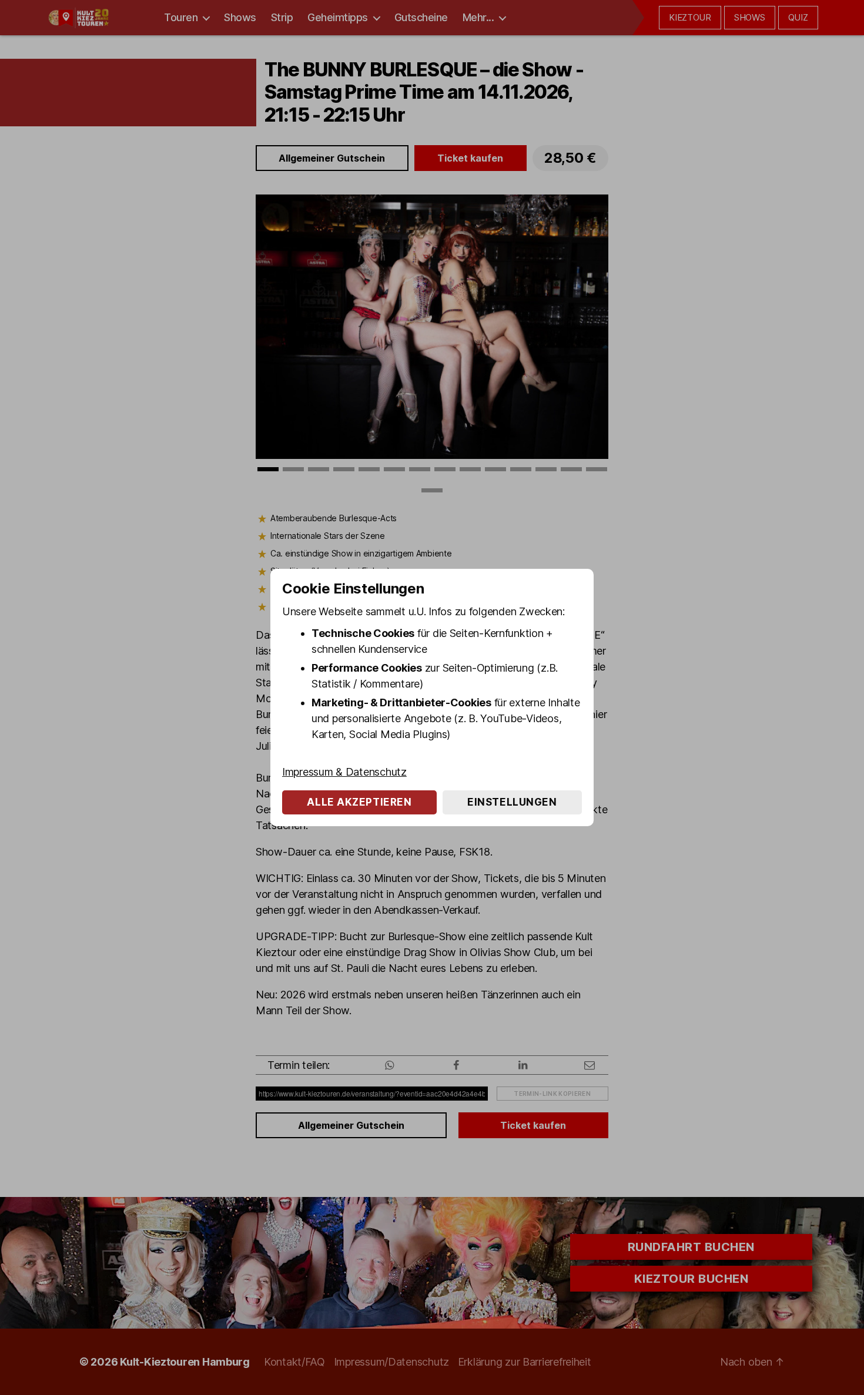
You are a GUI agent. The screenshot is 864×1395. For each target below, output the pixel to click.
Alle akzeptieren (359, 802)
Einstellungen (512, 802)
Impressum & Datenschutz (344, 772)
